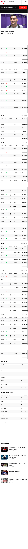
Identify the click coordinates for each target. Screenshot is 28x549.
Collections (18, 39)
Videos (10, 39)
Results (3, 39)
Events (7, 39)
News (14, 39)
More (23, 39)
